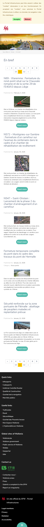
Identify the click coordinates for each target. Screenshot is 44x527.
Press (5, 481)
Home (12, 52)
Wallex (5, 448)
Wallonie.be (7, 438)
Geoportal (6, 451)
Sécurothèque (8, 416)
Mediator (5, 516)
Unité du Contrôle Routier (12, 388)
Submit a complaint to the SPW (15, 484)
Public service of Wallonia (12, 445)
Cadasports (7, 385)
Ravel (5, 413)
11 (20, 72)
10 (16, 72)
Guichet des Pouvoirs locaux (13, 420)
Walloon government (11, 441)
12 (24, 72)
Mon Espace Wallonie (11, 423)
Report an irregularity (11, 488)
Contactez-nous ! (9, 475)
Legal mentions (8, 508)
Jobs (4, 454)
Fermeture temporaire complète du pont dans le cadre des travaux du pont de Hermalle (21, 253)
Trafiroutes (7, 410)
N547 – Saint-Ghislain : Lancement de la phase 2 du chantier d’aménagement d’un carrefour (20, 202)
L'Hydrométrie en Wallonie (13, 426)
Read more (22, 125)
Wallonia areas (8, 478)
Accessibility (7, 520)
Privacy (4, 512)
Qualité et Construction (12, 391)
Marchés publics (9, 398)
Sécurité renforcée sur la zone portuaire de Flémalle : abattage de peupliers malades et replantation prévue (22, 308)
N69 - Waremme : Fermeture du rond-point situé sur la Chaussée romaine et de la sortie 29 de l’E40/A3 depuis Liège (22, 82)
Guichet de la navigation (12, 394)
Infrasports (7, 382)
